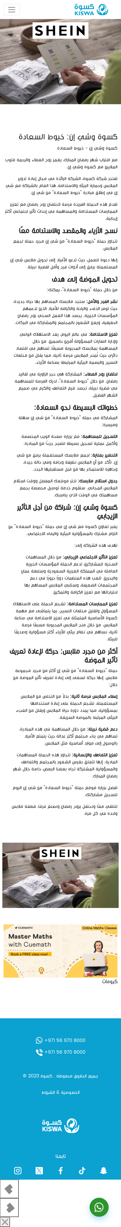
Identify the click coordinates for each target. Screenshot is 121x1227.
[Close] (5, 1222)
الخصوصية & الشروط (60, 1092)
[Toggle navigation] (12, 10)
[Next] (9, 1207)
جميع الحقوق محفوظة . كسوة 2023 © (60, 1076)
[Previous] (9, 1189)
